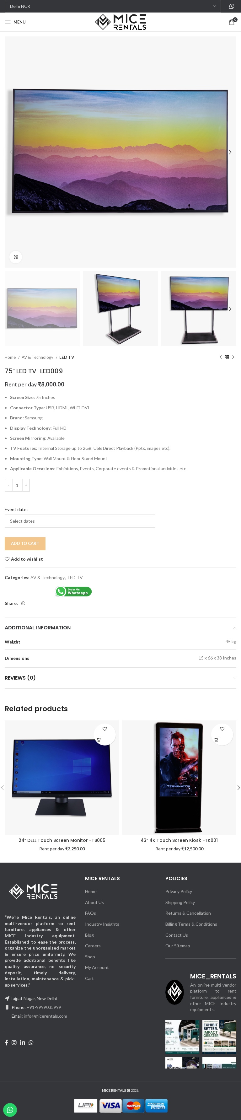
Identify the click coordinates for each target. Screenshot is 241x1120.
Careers (93, 945)
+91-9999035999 (44, 1007)
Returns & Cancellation (188, 913)
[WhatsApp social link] (232, 6)
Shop (90, 956)
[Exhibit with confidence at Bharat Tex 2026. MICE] (219, 1037)
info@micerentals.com (45, 1016)
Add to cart (25, 543)
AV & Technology (38, 357)
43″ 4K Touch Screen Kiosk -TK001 (179, 840)
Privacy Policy (178, 891)
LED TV (66, 357)
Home (11, 357)
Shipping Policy (180, 902)
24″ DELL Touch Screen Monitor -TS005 (62, 840)
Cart (89, 978)
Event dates (17, 509)
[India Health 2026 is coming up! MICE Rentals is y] (182, 1037)
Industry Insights (102, 924)
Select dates (99, 740)
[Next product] (233, 357)
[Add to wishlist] (104, 729)
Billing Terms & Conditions (191, 924)
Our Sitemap (177, 945)
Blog (89, 935)
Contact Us (176, 935)
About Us (94, 902)
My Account (97, 967)
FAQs (90, 913)
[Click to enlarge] (15, 257)
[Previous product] (220, 357)
